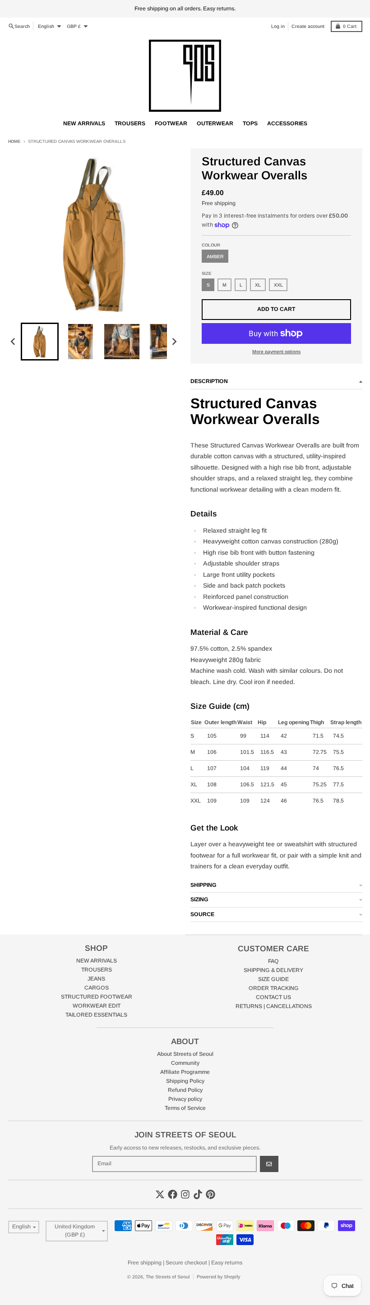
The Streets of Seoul (168, 1276)
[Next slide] (174, 341)
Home (14, 141)
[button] (40, 341)
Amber (215, 256)
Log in (278, 26)
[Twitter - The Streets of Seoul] (160, 1194)
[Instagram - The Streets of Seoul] (185, 1194)
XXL (278, 284)
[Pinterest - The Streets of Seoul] (210, 1194)
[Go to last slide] (13, 341)
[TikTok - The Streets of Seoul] (198, 1194)
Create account (307, 26)
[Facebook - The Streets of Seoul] (172, 1194)
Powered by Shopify (218, 1276)
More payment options (276, 351)
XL (258, 284)
